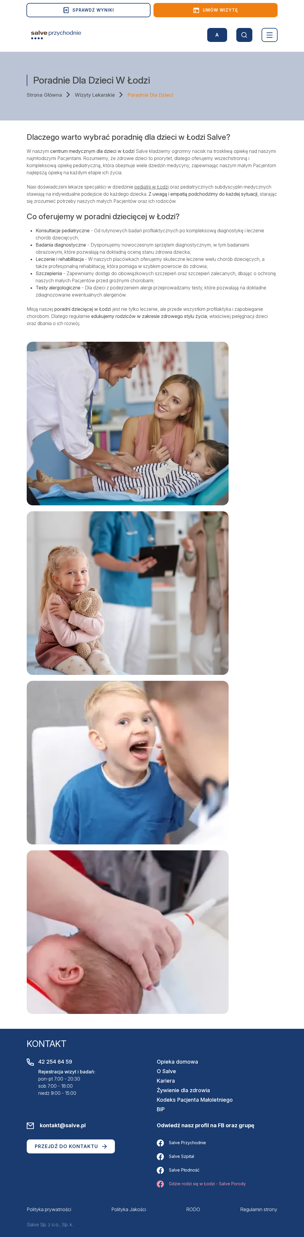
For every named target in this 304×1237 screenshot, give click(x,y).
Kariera (166, 1081)
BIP (161, 1109)
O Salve (166, 1071)
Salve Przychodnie (187, 1142)
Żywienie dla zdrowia (183, 1090)
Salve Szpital (181, 1156)
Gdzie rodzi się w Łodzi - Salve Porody (207, 1183)
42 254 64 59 (55, 1062)
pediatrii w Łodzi (151, 187)
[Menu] (270, 35)
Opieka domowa (177, 1062)
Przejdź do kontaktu (66, 1146)
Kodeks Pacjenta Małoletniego (195, 1100)
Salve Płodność (184, 1169)
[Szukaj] (244, 35)
